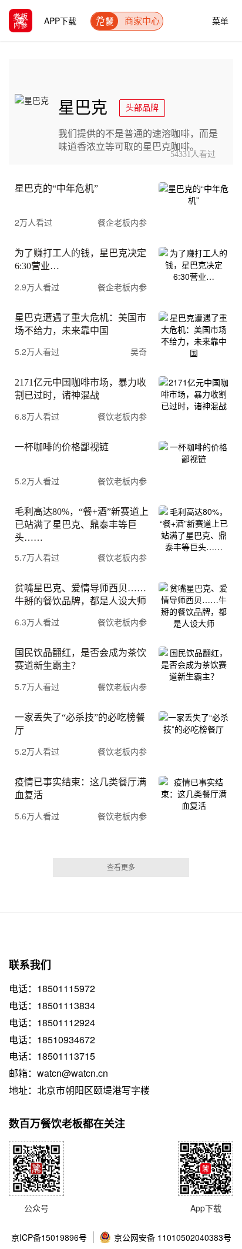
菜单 (220, 18)
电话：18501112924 (52, 1022)
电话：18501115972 (52, 988)
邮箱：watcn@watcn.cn (58, 1073)
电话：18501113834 (52, 1005)
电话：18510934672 (52, 1039)
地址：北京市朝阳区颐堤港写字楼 (79, 1090)
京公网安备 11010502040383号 (172, 1237)
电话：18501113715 (52, 1056)
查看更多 (121, 867)
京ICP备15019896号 (49, 1237)
